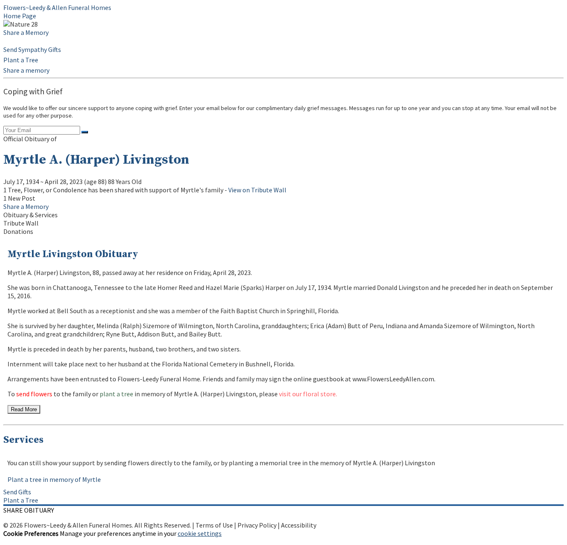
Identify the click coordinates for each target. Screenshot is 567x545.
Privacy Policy (256, 525)
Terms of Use (214, 525)
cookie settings (200, 533)
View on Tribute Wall (257, 190)
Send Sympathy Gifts (32, 49)
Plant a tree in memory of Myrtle (54, 479)
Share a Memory (26, 32)
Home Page (19, 16)
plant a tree (116, 394)
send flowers (34, 394)
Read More (24, 409)
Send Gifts (17, 492)
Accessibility (298, 525)
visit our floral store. (308, 394)
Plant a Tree (20, 60)
